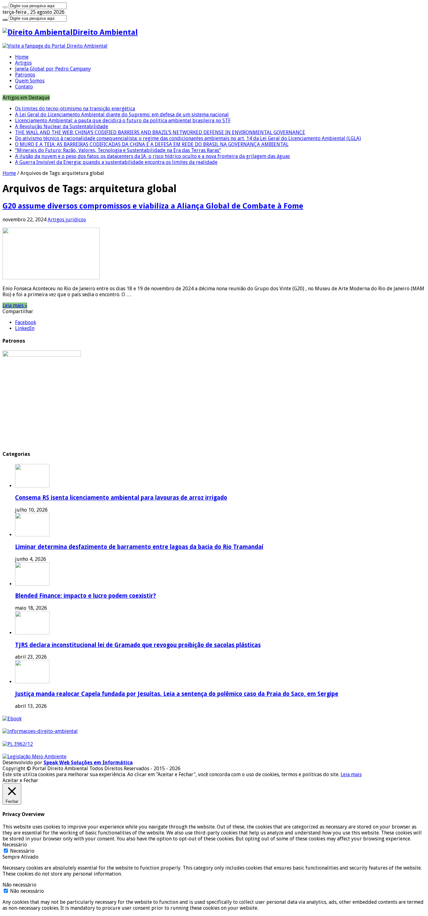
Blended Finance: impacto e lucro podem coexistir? (85, 595)
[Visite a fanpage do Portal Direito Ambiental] (55, 46)
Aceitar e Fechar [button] (20, 780)
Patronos (25, 75)
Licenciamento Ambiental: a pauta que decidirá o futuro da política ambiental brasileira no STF (123, 121)
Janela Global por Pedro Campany (53, 69)
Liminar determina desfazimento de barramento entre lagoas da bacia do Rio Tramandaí (139, 547)
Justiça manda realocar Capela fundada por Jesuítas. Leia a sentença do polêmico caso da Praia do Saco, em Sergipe (176, 694)
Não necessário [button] (19, 885)
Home (22, 57)
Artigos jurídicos (67, 220)
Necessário (22, 851)
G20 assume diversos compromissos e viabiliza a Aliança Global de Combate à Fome (153, 206)
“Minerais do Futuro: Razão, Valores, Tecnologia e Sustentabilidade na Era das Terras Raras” (118, 150)
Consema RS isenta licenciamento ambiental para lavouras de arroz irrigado (121, 497)
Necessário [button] (15, 845)
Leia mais (351, 774)
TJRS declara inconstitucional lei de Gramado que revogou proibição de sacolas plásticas (138, 645)
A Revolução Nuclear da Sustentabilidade (61, 126)
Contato (24, 87)
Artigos (23, 63)
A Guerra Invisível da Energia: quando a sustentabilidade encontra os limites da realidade (116, 162)
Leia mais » (15, 305)
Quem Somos (29, 81)
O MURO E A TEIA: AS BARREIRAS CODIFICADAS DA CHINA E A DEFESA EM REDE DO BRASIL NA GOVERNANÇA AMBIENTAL (152, 144)
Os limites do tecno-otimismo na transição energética (75, 109)
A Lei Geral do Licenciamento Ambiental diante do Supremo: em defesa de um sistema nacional (122, 115)
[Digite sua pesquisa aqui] (5, 7)
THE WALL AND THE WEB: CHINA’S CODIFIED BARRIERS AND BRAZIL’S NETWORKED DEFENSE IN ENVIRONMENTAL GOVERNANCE (160, 132)
